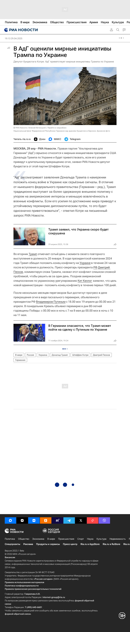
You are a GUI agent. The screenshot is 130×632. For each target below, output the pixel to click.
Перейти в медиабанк (56, 128)
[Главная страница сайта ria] (21, 29)
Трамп (33, 254)
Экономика (38, 538)
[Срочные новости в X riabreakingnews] (92, 520)
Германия (20, 360)
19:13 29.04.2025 (13, 38)
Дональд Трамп (60, 355)
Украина (43, 355)
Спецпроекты (12, 544)
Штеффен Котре (80, 355)
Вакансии (10, 557)
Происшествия (66, 538)
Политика (10, 538)
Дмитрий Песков (101, 355)
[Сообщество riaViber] (104, 520)
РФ (95, 267)
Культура (101, 538)
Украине (85, 263)
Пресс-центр (70, 544)
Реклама (28, 544)
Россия (30, 355)
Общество (23, 538)
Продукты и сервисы (48, 544)
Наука (90, 538)
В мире (18, 355)
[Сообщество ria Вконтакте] (34, 520)
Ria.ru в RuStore (111, 544)
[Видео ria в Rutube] (57, 520)
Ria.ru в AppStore (90, 544)
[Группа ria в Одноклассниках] (45, 520)
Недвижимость (118, 538)
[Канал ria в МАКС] (10, 520)
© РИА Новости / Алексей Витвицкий (29, 128)
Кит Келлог (85, 280)
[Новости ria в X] (81, 520)
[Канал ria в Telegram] (69, 520)
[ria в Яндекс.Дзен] (22, 520)
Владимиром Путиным (50, 301)
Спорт (80, 538)
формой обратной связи (18, 614)
